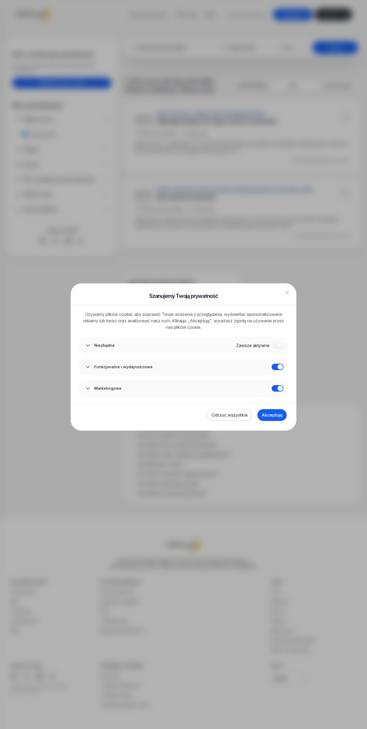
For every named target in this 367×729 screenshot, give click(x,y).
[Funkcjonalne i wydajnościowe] (277, 367)
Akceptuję (272, 415)
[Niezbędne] (277, 345)
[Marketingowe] (277, 388)
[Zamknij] (287, 292)
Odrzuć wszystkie (229, 415)
